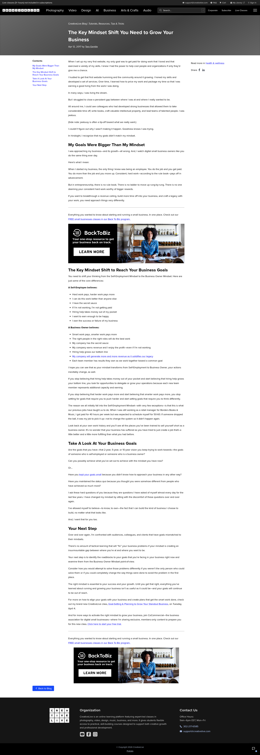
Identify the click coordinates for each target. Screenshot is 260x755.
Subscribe (226, 10)
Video (73, 10)
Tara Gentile (91, 46)
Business (110, 10)
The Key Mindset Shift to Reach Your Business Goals (45, 73)
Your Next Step (39, 85)
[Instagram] (95, 734)
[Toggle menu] (255, 10)
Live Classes (241, 10)
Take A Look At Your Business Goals (42, 80)
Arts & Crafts (129, 10)
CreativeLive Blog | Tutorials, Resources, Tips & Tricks (96, 23)
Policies (130, 751)
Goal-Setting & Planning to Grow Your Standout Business (138, 604)
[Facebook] (88, 734)
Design (86, 10)
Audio (147, 10)
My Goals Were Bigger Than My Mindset (45, 67)
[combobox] (181, 10)
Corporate (213, 10)
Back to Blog (45, 688)
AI (97, 10)
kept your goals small (89, 474)
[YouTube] (82, 734)
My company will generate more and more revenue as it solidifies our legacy (112, 356)
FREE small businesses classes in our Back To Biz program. (99, 219)
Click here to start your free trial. (104, 624)
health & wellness (215, 63)
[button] (253, 748)
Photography (55, 10)
